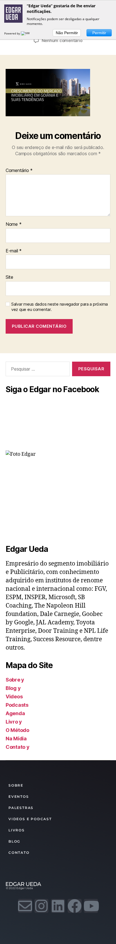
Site (9, 277)
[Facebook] (75, 906)
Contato (19, 852)
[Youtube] (91, 906)
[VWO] (26, 33)
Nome (13, 224)
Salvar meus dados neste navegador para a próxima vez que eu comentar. (59, 307)
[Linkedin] (58, 906)
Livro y (14, 722)
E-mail (14, 251)
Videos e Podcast (30, 819)
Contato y (18, 747)
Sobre (15, 785)
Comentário (19, 170)
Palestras (21, 808)
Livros (16, 830)
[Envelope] (25, 906)
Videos (14, 696)
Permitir (99, 33)
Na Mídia (16, 738)
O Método (17, 730)
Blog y (13, 688)
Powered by (12, 33)
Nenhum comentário (62, 40)
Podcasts (17, 705)
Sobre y (15, 680)
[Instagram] (41, 906)
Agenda (15, 713)
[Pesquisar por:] (36, 370)
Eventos (18, 796)
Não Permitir (67, 33)
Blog (14, 841)
